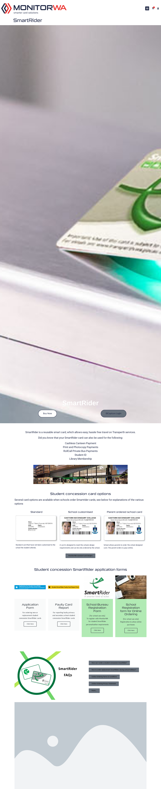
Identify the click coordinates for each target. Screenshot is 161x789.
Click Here (30, 624)
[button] (147, 8)
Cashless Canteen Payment (80, 443)
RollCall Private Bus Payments (80, 451)
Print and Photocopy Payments (80, 447)
